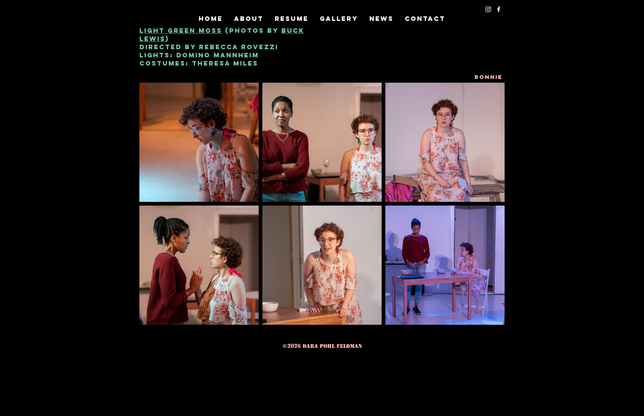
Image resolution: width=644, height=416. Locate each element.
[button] (339, 18)
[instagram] (488, 9)
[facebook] (498, 9)
